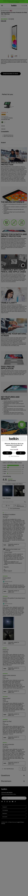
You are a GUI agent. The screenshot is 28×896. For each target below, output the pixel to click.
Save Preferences (15, 456)
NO (20, 453)
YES (7, 453)
